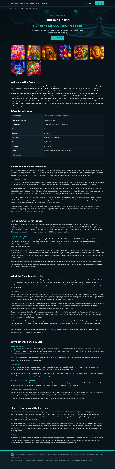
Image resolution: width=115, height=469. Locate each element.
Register (99, 3)
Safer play (45, 3)
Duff (14, 3)
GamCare (97, 454)
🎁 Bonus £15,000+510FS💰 (29, 8)
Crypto (38, 3)
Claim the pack (57, 37)
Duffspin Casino (14, 8)
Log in (90, 3)
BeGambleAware (15, 457)
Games (32, 3)
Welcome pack (24, 3)
